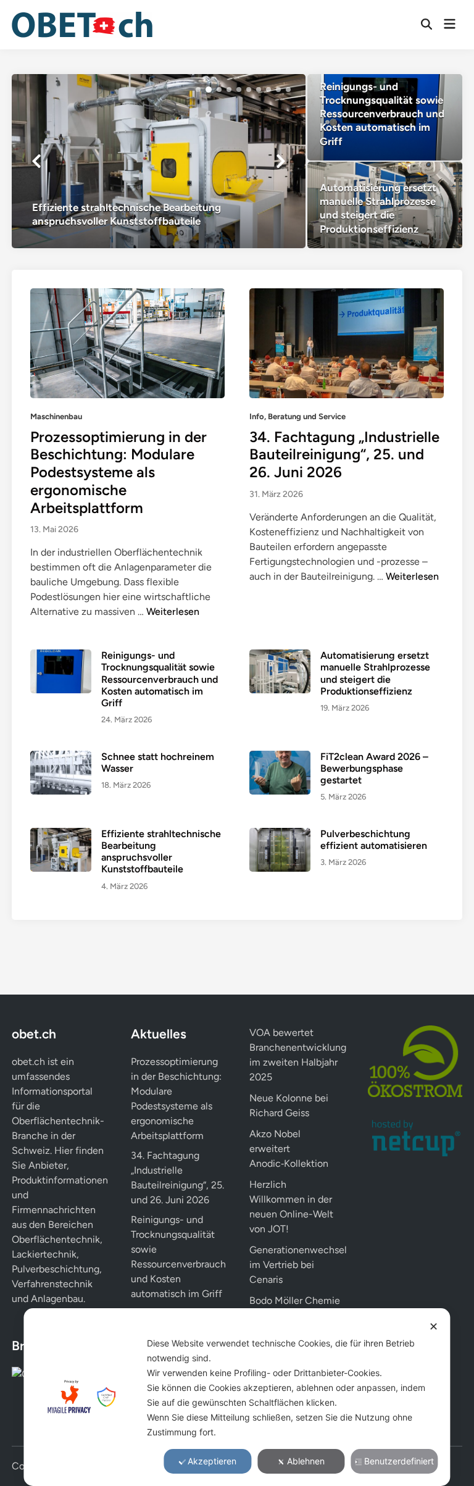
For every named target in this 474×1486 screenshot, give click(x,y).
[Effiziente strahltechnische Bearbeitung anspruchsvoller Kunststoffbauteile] (159, 161)
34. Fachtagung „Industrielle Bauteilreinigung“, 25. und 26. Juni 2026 (344, 455)
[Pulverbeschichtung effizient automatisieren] (279, 848)
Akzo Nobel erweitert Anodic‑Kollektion (288, 1148)
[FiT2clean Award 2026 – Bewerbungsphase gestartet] (279, 771)
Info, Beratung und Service (297, 416)
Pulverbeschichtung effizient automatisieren (373, 839)
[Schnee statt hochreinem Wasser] (60, 771)
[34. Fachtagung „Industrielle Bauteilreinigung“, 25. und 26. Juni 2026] (346, 342)
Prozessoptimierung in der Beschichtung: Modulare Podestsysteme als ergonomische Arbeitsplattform (118, 472)
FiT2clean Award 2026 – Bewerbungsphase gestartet (374, 768)
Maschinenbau (56, 416)
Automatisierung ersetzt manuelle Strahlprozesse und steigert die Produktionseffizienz (375, 673)
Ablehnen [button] (306, 1461)
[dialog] (236, 1397)
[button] (198, 89)
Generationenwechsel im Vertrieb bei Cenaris (298, 1264)
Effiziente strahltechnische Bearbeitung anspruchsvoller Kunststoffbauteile (161, 851)
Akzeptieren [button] (212, 1461)
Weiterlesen (172, 611)
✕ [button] (433, 1326)
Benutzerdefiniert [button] (399, 1461)
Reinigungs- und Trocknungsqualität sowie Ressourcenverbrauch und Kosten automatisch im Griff (159, 679)
